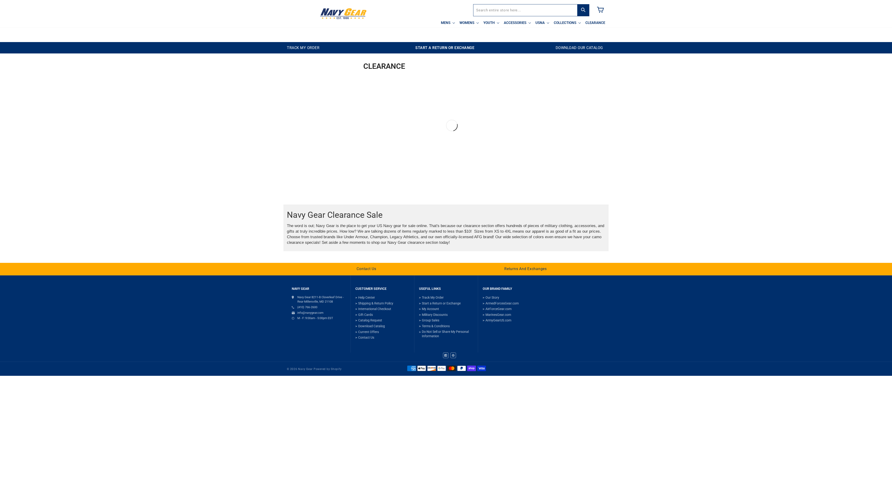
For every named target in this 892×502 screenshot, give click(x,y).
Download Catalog (371, 326)
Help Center (366, 297)
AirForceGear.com (498, 309)
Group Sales (430, 320)
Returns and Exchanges (525, 269)
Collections (565, 23)
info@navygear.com (310, 312)
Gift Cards (365, 315)
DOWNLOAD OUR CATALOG (579, 48)
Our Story (492, 297)
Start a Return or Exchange (441, 303)
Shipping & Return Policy (375, 303)
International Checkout (374, 309)
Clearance (595, 23)
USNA (540, 23)
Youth (489, 23)
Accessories (515, 23)
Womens (467, 23)
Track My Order (433, 297)
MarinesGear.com (498, 315)
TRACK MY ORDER (303, 48)
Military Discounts (435, 315)
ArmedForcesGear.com (502, 303)
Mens (446, 23)
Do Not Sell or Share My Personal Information (445, 334)
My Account (430, 309)
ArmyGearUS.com (498, 320)
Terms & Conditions (436, 326)
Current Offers (368, 332)
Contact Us (366, 269)
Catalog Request (370, 320)
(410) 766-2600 (307, 307)
